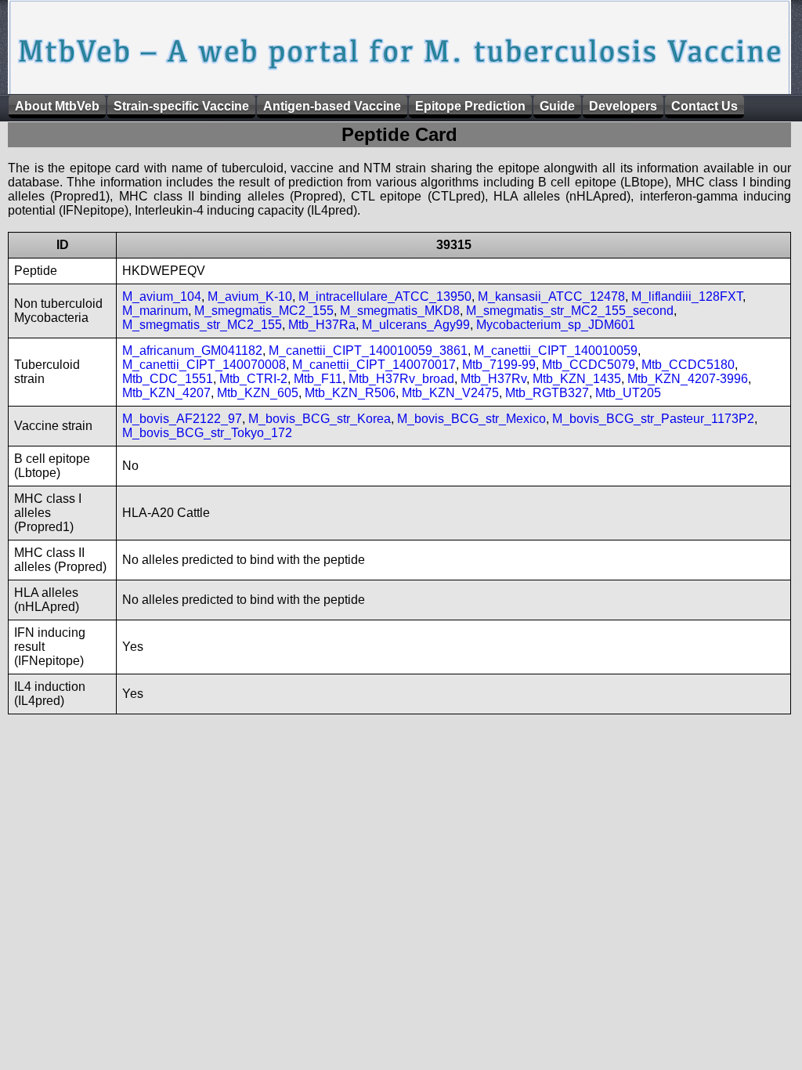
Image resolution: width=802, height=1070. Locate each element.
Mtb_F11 (318, 378)
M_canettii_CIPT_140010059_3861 (368, 350)
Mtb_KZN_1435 (577, 378)
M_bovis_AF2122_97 (182, 418)
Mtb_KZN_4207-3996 (687, 378)
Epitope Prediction (470, 106)
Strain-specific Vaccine (181, 106)
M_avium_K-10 (250, 296)
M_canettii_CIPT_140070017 (374, 364)
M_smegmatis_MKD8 (400, 310)
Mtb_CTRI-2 (253, 378)
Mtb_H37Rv (493, 378)
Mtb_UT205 (628, 392)
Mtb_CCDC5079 (588, 364)
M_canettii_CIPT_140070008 (204, 364)
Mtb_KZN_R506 (350, 392)
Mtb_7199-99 (499, 364)
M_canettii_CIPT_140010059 (556, 350)
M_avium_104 (161, 296)
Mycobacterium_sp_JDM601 (555, 324)
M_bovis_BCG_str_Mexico (471, 418)
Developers (623, 106)
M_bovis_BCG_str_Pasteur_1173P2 (653, 418)
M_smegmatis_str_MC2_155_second (570, 310)
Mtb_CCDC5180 (688, 364)
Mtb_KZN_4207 (166, 392)
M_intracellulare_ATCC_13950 (384, 296)
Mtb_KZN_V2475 (450, 392)
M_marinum (155, 310)
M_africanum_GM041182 (192, 350)
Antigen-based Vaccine (332, 106)
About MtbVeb (57, 106)
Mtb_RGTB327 (547, 392)
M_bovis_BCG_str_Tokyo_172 (207, 432)
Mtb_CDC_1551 (167, 378)
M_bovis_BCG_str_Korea (319, 418)
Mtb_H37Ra (322, 324)
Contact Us (704, 106)
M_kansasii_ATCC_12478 (551, 296)
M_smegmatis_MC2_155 (264, 310)
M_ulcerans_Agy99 (416, 324)
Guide (557, 106)
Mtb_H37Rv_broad (401, 378)
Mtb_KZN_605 (257, 392)
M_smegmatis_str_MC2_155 (202, 324)
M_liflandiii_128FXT (686, 296)
